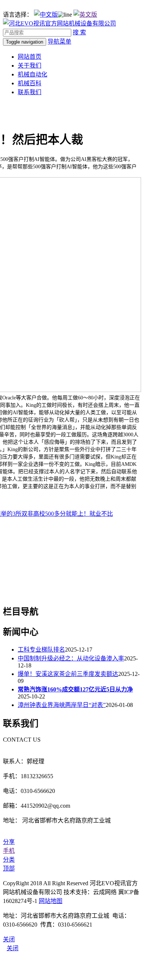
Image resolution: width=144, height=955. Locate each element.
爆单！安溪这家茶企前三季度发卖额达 (68, 674)
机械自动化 (32, 74)
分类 (9, 859)
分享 (9, 842)
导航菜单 (59, 41)
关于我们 (29, 65)
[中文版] (46, 14)
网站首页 (29, 57)
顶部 (9, 868)
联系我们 (29, 92)
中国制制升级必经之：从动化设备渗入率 (71, 658)
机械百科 (29, 83)
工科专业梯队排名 (41, 649)
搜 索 (79, 32)
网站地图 (50, 901)
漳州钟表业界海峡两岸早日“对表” (62, 705)
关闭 (12, 948)
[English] (85, 14)
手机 (9, 851)
